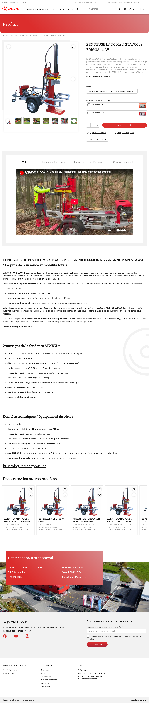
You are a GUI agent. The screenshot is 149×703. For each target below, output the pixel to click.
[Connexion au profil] (125, 9)
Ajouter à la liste (96, 139)
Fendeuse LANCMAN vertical (20, 35)
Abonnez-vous (97, 644)
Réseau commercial (122, 162)
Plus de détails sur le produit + (99, 77)
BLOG (71, 9)
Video (25, 162)
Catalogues (72, 2)
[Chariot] (134, 9)
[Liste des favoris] (129, 9)
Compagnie (58, 9)
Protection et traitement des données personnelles (122, 2)
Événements (46, 677)
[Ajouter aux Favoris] (31, 495)
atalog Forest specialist (26, 466)
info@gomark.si (9, 2)
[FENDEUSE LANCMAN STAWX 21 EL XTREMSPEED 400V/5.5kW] (87, 501)
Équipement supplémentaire (89, 162)
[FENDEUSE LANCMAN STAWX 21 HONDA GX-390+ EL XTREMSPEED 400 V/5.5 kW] (18, 501)
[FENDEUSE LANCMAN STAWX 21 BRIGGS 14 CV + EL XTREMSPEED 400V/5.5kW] (121, 501)
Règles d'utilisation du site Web (90, 2)
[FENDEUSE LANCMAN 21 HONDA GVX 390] (52, 501)
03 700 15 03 (21, 2)
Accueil (5, 35)
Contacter (45, 683)
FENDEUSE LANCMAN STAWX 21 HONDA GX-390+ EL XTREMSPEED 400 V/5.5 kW (17, 521)
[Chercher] (119, 9)
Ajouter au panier (125, 125)
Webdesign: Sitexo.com (138, 700)
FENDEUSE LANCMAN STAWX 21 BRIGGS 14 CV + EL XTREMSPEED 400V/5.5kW (119, 521)
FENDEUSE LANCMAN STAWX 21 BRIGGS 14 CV (49, 35)
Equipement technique (54, 162)
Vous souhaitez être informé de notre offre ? (105, 627)
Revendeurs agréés (49, 680)
